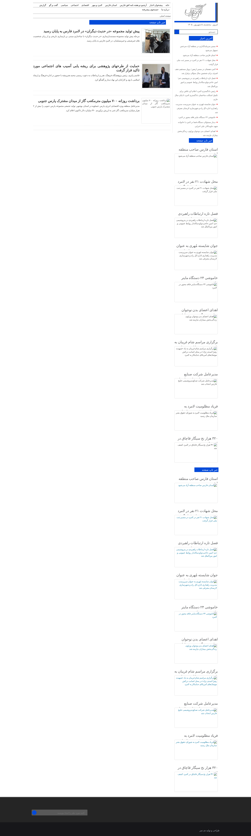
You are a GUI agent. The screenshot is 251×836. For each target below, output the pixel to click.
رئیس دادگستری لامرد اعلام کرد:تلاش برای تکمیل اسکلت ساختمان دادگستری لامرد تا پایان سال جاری (196, 95)
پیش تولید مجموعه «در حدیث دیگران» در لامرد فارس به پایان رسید (91, 31)
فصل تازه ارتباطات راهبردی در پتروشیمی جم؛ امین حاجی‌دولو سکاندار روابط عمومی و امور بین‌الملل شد (198, 82)
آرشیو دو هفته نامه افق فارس (133, 5)
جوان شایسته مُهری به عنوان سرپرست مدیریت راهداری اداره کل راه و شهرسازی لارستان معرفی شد (197, 108)
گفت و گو (53, 5)
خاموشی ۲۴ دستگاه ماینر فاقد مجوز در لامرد (197, 117)
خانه (167, 5)
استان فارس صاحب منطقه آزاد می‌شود (199, 55)
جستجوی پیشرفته (150, 9)
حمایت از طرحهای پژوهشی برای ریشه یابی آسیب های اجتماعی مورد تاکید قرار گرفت (86, 68)
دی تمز (203, 830)
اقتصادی (85, 5)
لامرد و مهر (97, 5)
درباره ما (165, 9)
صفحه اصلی (165, 16)
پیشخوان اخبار (156, 5)
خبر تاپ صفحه (157, 22)
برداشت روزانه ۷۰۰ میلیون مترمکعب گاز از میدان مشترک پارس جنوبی (88, 101)
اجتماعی (74, 5)
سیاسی (64, 5)
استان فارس (111, 5)
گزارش (42, 5)
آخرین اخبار (206, 38)
